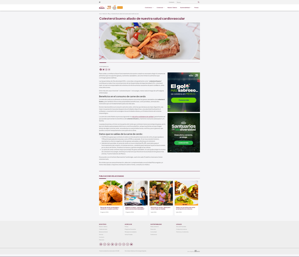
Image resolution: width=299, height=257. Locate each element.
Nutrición (105, 13)
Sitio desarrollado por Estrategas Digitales (135, 251)
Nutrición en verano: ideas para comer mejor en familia (160, 208)
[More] (109, 69)
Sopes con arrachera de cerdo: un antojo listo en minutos (185, 208)
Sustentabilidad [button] (185, 7)
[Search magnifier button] (198, 2)
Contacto (171, 2)
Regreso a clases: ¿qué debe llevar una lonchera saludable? (134, 208)
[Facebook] (100, 69)
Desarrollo (153, 229)
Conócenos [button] (148, 7)
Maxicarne (101, 239)
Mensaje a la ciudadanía (130, 232)
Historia (101, 234)
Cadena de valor (103, 229)
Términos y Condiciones (182, 232)
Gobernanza (153, 234)
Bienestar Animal (103, 232)
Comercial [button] (160, 7)
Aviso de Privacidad (181, 226)
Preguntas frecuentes (130, 229)
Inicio (100, 13)
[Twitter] (103, 69)
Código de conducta (181, 229)
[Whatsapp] (106, 69)
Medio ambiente (154, 226)
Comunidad (153, 232)
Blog (109, 13)
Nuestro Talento (172, 7)
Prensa (196, 7)
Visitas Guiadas (129, 234)
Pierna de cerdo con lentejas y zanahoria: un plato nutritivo (109, 208)
